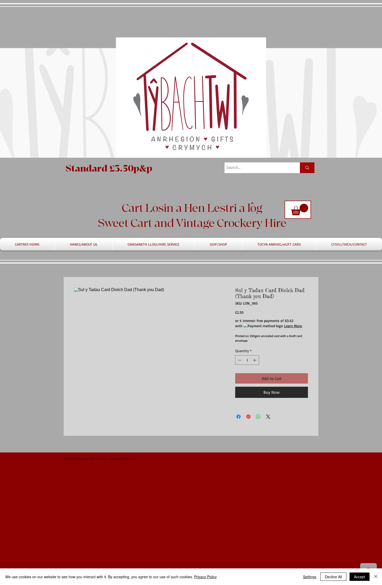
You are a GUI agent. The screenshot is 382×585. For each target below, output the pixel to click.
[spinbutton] (247, 360)
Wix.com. (130, 459)
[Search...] (307, 167)
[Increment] (255, 360)
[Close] (376, 577)
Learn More (293, 326)
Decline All (333, 576)
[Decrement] (239, 360)
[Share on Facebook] (238, 416)
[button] (299, 209)
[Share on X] (268, 416)
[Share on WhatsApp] (258, 416)
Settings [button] (309, 576)
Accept (359, 576)
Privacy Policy (205, 576)
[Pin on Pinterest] (248, 416)
